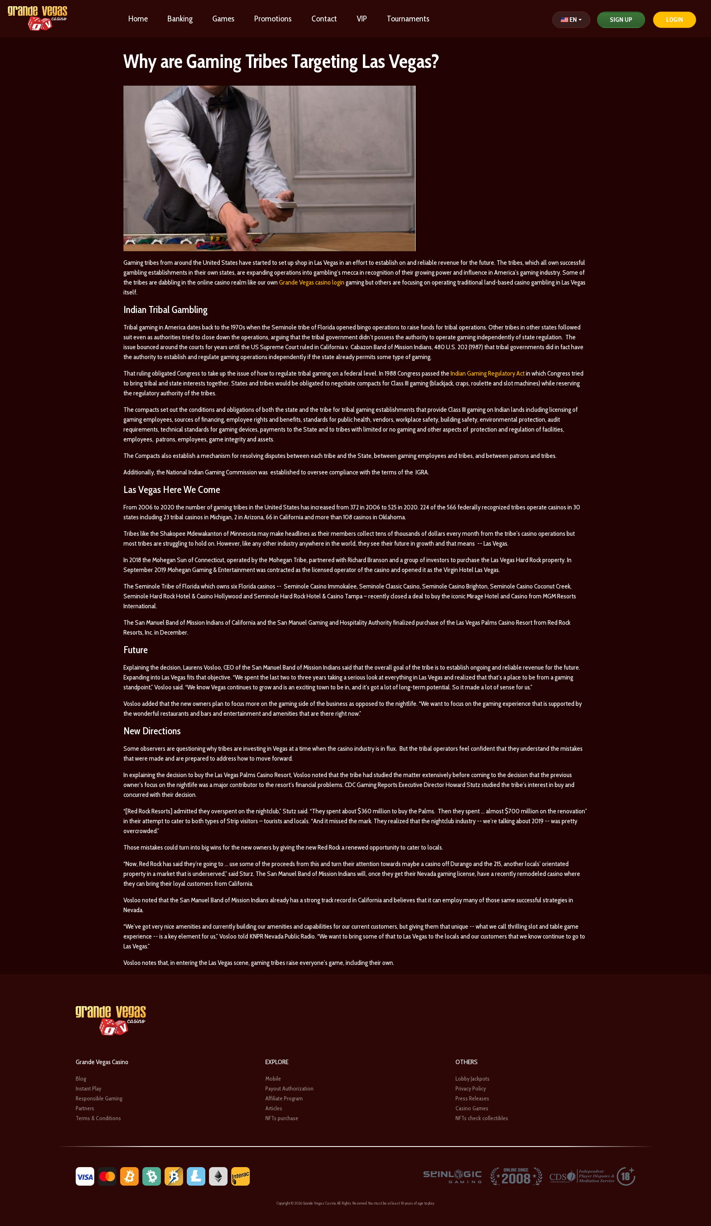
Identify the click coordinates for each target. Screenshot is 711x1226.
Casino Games (471, 1108)
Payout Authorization (289, 1088)
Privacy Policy (470, 1088)
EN (573, 19)
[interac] (240, 1175)
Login (674, 19)
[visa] (85, 1175)
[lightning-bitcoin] (174, 1175)
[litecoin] (196, 1175)
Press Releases (472, 1098)
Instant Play (88, 1088)
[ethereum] (218, 1175)
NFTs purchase (281, 1118)
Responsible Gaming (99, 1098)
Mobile (273, 1078)
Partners (85, 1108)
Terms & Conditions (98, 1118)
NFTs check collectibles (481, 1118)
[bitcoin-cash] (151, 1175)
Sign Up (621, 19)
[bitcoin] (129, 1175)
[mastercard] (107, 1175)
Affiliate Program (284, 1098)
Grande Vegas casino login (311, 282)
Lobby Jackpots (472, 1078)
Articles (273, 1108)
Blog (81, 1078)
